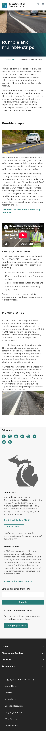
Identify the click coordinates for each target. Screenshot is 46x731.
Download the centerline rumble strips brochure (22, 211)
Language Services (14, 712)
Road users (10, 59)
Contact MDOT (14, 526)
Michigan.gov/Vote (16, 626)
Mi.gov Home (11, 686)
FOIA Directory (12, 719)
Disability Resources (14, 706)
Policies (8, 693)
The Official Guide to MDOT (17, 520)
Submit (23, 602)
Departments (11, 726)
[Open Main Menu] (42, 4)
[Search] (38, 4)
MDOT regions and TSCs (16, 581)
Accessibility (10, 699)
